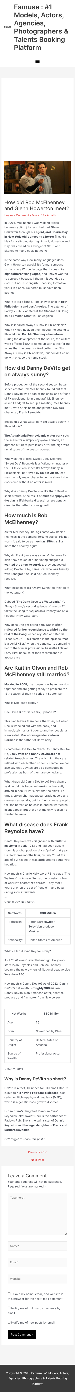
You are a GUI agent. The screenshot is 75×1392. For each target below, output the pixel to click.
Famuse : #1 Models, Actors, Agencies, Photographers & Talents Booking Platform (41, 27)
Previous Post (37, 1152)
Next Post (37, 1160)
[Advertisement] (37, 122)
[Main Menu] (37, 62)
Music (36, 215)
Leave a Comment (16, 215)
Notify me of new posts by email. (33, 1322)
